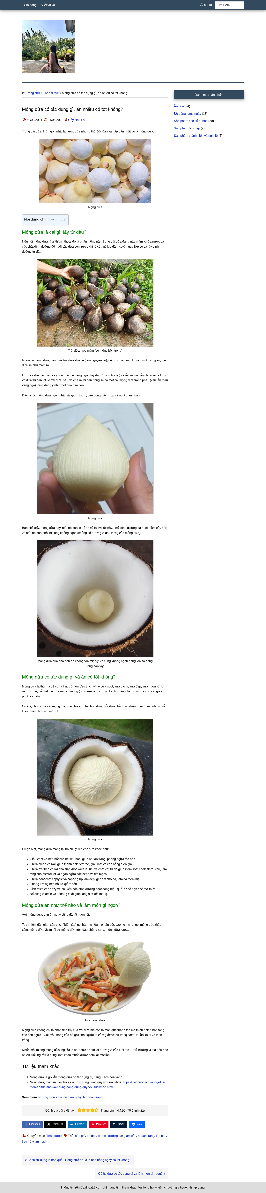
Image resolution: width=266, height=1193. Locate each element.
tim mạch (41, 1141)
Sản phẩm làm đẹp (187, 128)
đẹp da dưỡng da (110, 1135)
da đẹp (91, 1135)
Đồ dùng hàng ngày (187, 113)
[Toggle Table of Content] (60, 220)
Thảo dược (51, 93)
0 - (208, 5)
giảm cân (130, 1135)
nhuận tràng (146, 1135)
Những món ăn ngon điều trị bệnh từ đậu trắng (70, 1097)
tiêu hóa (27, 1141)
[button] (79, 1110)
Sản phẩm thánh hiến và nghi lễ (196, 135)
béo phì (80, 1135)
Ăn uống (180, 106)
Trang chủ (33, 93)
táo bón (161, 1135)
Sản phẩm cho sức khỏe (191, 121)
